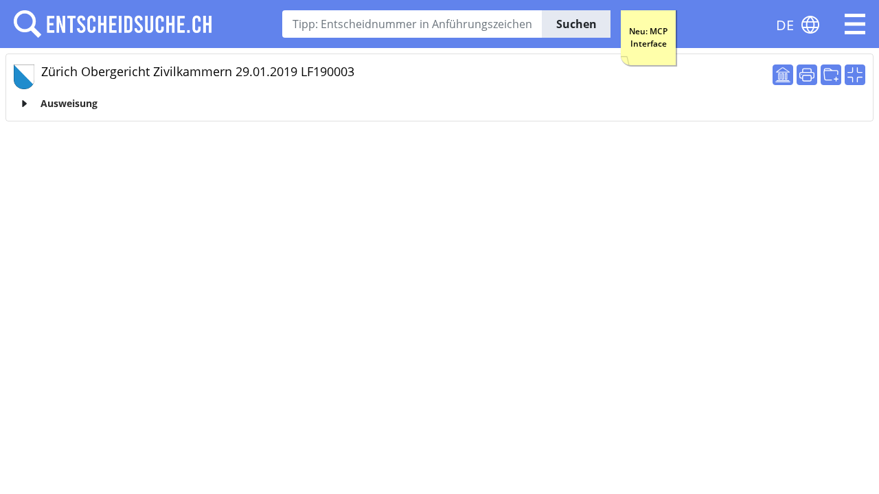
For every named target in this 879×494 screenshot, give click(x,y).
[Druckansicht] (807, 74)
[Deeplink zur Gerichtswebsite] (783, 74)
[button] (855, 24)
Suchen (576, 24)
